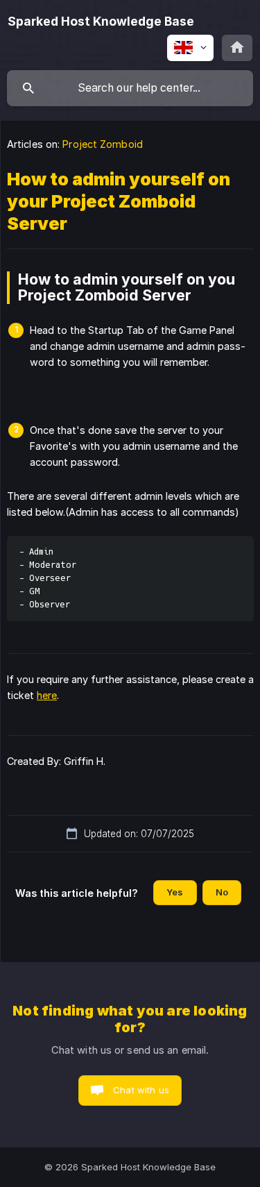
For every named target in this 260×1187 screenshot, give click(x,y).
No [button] (222, 892)
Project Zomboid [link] (102, 144)
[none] (101, 21)
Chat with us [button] (141, 1089)
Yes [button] (174, 892)
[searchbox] (130, 88)
